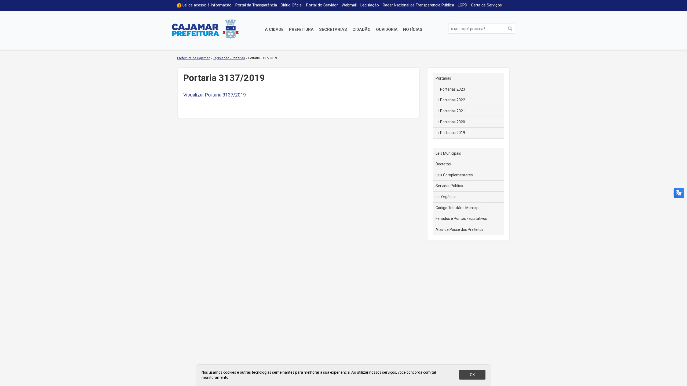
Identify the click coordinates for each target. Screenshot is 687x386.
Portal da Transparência (256, 5)
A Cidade (274, 29)
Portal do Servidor (322, 5)
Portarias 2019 (452, 133)
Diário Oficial (291, 5)
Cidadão (361, 29)
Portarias (443, 78)
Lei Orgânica (446, 197)
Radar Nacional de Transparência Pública (418, 5)
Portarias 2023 (452, 89)
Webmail (349, 5)
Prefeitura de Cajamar (205, 29)
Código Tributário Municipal (458, 208)
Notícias (412, 29)
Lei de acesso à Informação (207, 5)
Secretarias (333, 29)
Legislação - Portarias (229, 58)
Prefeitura (301, 29)
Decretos (443, 164)
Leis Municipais (448, 153)
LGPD (462, 5)
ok (472, 375)
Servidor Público (449, 186)
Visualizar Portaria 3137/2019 (214, 95)
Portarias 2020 (452, 122)
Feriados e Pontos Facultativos (461, 218)
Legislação (369, 5)
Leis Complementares (454, 175)
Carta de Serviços (486, 5)
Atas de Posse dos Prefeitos (460, 229)
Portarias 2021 (452, 111)
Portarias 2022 (452, 100)
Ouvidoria (387, 29)
